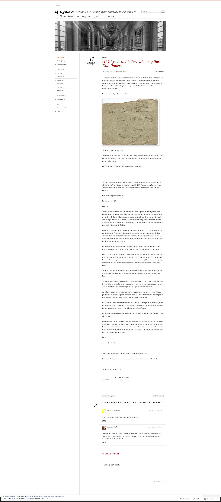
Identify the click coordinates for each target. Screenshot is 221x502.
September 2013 (61, 83)
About (58, 5)
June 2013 (60, 90)
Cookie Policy (45, 498)
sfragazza (64, 11)
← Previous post (109, 396)
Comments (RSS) (62, 64)
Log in (58, 111)
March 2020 (60, 76)
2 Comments (160, 71)
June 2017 (60, 80)
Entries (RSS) (61, 61)
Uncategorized (122, 71)
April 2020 (60, 73)
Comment (158, 481)
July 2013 (59, 87)
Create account (61, 108)
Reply (104, 421)
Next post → (158, 396)
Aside (104, 57)
